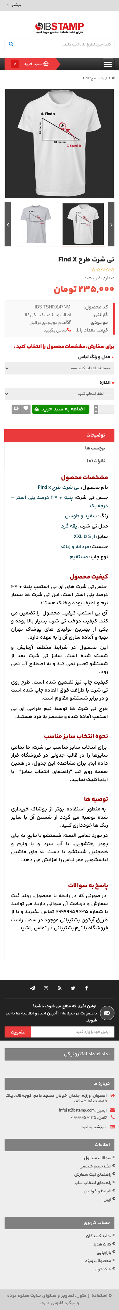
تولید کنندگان (99, 1236)
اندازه (104, 382)
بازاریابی (104, 1252)
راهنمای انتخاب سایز (92, 1183)
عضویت (18, 1032)
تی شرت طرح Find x (95, 78)
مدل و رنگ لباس (94, 357)
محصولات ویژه (98, 1261)
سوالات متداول (98, 1158)
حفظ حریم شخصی (95, 1166)
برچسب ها (95, 448)
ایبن (107, 1199)
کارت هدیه (102, 1244)
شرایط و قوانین (97, 1191)
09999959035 (83, 1117)
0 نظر (110, 278)
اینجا (103, 780)
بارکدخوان (102, 1269)
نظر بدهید (93, 278)
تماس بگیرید (55, 331)
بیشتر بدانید (92, 1127)
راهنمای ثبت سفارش (92, 1174)
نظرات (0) (96, 461)
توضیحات (95, 435)
